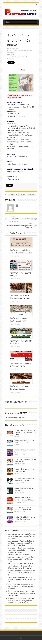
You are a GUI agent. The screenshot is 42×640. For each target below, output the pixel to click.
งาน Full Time (13, 50)
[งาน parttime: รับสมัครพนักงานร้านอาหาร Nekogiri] (21, 265)
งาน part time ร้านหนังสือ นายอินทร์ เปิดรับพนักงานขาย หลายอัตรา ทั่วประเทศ (21, 550)
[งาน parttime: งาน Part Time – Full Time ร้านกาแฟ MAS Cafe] (10, 471)
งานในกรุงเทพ (28, 50)
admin (16, 49)
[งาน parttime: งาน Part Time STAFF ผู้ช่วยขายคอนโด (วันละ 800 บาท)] (10, 519)
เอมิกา (10, 571)
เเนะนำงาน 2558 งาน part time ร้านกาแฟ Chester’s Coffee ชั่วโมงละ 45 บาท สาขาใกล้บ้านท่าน (21, 566)
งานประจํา (20, 50)
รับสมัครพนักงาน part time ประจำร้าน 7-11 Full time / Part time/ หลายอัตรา (21, 587)
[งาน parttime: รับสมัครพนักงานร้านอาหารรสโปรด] (10, 452)
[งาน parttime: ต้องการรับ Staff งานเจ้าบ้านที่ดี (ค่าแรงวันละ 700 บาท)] (10, 481)
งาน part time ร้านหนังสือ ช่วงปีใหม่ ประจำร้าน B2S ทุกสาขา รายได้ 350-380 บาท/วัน (21, 536)
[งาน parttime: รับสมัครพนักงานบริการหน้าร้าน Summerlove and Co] (21, 288)
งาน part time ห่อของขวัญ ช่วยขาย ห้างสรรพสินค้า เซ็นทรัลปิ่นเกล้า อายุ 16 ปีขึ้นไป (21, 600)
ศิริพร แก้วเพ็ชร (13, 564)
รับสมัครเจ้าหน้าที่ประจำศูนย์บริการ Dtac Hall (20, 226)
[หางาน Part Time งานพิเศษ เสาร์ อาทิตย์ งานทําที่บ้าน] (21, 13)
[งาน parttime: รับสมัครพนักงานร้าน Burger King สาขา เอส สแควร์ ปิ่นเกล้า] (10, 500)
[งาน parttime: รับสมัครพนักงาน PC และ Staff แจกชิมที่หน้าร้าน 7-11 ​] (10, 443)
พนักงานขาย (10, 53)
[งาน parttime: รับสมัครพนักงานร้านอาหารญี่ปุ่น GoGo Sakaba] (21, 378)
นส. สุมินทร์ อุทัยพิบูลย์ (15, 598)
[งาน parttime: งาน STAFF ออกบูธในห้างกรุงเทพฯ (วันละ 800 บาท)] (10, 510)
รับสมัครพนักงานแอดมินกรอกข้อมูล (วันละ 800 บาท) (24, 219)
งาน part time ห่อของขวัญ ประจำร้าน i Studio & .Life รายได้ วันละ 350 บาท (22, 580)
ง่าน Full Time (14, 194)
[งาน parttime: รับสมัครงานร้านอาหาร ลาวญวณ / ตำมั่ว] (10, 491)
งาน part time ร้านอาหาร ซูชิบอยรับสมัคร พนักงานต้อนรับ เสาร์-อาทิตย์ (25, 432)
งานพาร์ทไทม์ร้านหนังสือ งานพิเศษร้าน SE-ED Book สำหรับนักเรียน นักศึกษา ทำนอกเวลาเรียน (21, 543)
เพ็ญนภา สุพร (12, 584)
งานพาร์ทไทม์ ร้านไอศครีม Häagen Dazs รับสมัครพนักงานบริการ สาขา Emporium (21, 594)
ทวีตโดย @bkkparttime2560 (15, 417)
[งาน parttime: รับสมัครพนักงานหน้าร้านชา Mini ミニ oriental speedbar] (21, 242)
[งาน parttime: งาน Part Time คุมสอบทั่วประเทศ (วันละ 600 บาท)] (10, 462)
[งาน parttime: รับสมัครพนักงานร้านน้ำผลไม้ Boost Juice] (21, 333)
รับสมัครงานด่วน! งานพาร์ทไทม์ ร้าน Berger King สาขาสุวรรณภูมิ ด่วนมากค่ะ (21, 573)
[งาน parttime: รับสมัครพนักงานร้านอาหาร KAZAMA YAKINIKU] (21, 356)
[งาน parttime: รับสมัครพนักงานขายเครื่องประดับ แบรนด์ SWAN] (21, 310)
